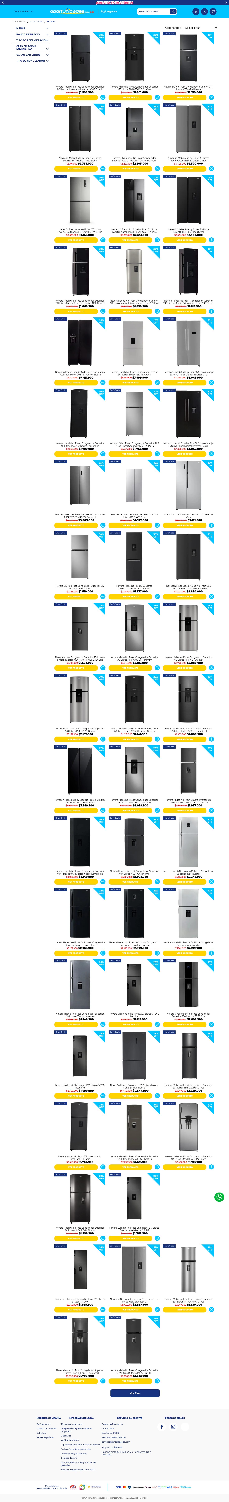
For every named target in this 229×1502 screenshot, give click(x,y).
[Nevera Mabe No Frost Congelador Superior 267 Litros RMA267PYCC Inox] (188, 1056)
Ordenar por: (173, 27)
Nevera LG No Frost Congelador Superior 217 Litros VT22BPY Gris (80, 587)
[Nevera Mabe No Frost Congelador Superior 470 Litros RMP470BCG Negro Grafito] (134, 700)
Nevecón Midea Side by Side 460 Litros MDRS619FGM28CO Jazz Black (80, 159)
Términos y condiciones (72, 1424)
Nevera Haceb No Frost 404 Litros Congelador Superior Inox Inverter (188, 943)
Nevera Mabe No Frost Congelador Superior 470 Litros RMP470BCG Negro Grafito (134, 729)
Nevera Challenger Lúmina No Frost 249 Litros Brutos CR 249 (80, 1300)
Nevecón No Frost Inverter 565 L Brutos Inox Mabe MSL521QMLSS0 (134, 1300)
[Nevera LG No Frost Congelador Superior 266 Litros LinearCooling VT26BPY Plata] (134, 415)
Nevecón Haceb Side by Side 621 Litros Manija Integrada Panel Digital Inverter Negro (80, 373)
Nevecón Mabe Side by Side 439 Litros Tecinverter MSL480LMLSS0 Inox (188, 159)
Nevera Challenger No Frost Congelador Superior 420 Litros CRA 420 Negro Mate (134, 159)
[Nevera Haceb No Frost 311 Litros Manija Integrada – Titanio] (79, 1128)
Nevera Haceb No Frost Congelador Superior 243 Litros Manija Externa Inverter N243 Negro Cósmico (188, 301)
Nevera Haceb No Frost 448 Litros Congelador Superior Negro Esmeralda (80, 943)
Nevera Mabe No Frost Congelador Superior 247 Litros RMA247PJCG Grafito (134, 1371)
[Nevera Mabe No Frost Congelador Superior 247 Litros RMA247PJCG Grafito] (134, 1342)
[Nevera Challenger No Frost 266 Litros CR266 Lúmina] (134, 985)
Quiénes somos (44, 1424)
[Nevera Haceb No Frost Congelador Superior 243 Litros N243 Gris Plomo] (79, 1199)
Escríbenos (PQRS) (110, 1433)
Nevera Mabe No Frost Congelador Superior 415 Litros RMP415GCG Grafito (134, 87)
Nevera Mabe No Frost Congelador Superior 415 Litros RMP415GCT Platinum (134, 801)
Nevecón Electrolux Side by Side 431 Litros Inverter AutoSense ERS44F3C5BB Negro (134, 230)
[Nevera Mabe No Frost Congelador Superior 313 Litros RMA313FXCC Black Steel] (79, 1342)
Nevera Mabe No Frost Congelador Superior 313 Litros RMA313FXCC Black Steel (80, 1371)
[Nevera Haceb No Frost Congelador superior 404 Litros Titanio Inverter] (79, 985)
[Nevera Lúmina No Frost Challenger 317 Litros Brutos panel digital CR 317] (134, 1199)
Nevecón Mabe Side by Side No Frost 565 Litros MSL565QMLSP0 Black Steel (188, 587)
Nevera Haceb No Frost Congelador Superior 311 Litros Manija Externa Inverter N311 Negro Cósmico (80, 301)
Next (226, 3)
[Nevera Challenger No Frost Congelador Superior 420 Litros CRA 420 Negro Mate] (134, 129)
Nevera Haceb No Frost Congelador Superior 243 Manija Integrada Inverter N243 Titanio (80, 87)
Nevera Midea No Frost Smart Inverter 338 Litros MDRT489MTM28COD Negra (188, 801)
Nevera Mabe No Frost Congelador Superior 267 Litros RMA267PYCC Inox (188, 1086)
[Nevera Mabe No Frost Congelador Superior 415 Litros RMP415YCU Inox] (188, 629)
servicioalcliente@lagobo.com (116, 1442)
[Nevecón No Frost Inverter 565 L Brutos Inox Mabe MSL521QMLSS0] (134, 1270)
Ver (102, 97)
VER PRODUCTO (76, 97)
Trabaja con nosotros (46, 1428)
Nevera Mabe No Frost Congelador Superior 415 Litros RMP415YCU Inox (188, 658)
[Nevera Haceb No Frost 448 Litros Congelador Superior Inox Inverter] (188, 842)
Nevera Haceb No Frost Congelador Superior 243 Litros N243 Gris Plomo (80, 1229)
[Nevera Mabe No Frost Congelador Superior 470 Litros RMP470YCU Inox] (79, 700)
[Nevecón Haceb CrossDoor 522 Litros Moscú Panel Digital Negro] (134, 1056)
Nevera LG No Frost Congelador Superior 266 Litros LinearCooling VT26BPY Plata (134, 444)
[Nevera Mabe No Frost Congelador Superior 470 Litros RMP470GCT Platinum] (134, 629)
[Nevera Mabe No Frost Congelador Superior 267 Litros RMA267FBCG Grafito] (134, 1128)
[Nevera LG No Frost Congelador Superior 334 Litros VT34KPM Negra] (188, 58)
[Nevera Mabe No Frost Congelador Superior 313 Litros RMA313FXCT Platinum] (188, 1128)
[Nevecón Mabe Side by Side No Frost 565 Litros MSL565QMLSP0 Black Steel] (188, 557)
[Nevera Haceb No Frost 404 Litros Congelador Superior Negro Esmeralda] (134, 914)
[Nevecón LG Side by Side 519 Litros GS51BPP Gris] (188, 486)
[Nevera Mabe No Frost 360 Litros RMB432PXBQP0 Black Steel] (134, 557)
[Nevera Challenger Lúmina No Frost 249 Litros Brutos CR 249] (79, 1270)
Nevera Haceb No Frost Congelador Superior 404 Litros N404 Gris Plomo (134, 872)
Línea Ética (66, 1436)
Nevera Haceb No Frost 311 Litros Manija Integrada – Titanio (80, 1157)
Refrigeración (36, 22)
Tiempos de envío (69, 1458)
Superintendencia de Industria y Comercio (80, 1445)
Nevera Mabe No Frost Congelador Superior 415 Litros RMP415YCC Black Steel (188, 729)
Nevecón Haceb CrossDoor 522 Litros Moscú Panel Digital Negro (134, 1086)
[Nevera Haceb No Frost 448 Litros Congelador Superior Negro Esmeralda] (79, 914)
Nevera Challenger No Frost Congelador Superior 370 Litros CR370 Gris (188, 1015)
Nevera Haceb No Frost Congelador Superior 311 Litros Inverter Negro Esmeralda (80, 444)
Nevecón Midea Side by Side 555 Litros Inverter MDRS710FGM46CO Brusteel (80, 515)
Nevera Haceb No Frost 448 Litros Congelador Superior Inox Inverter (188, 872)
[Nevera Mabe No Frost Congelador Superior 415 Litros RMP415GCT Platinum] (134, 771)
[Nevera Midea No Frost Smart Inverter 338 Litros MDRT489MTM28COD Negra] (188, 771)
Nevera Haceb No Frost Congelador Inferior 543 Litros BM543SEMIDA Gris (134, 373)
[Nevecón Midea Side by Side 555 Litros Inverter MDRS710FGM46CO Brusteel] (79, 486)
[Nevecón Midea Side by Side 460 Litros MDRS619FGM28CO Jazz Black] (79, 129)
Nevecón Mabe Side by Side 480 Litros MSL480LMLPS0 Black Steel (188, 230)
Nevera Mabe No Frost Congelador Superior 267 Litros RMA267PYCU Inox (188, 1300)
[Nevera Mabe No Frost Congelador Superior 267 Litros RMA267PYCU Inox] (188, 1270)
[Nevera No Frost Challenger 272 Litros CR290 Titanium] (79, 1056)
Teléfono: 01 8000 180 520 (114, 1437)
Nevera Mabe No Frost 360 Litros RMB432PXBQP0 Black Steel (134, 587)
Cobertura (41, 1433)
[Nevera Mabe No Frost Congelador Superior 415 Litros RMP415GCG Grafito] (134, 58)
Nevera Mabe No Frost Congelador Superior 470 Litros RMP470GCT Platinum (134, 658)
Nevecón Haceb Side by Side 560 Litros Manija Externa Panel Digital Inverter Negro (188, 444)
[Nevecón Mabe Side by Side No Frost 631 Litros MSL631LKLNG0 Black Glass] (79, 771)
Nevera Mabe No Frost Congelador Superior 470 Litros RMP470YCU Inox (80, 729)
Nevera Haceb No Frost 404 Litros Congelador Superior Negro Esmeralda (134, 943)
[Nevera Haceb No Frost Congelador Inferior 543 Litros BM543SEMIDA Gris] (134, 343)
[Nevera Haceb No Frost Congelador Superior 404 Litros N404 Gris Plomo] (134, 842)
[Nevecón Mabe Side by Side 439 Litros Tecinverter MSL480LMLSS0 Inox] (188, 129)
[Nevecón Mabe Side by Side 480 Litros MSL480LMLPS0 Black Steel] (188, 201)
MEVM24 (144, 1498)
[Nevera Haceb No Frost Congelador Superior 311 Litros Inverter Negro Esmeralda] (79, 415)
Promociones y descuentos (74, 1453)
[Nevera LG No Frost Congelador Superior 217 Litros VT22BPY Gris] (79, 557)
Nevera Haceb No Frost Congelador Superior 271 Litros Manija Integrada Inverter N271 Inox (134, 301)
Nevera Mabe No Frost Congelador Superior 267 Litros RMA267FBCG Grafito (134, 1157)
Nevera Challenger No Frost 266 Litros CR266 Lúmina (134, 1015)
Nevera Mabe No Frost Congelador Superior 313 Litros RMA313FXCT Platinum (188, 1157)
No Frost (51, 22)
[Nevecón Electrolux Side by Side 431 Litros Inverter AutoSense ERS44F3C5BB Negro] (134, 201)
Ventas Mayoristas (45, 1437)
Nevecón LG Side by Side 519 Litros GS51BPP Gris (188, 515)
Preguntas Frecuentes (112, 1424)
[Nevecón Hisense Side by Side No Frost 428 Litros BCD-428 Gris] (134, 486)
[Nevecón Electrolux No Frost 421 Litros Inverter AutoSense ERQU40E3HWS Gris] (79, 201)
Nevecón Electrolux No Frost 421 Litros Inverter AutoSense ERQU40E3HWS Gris (80, 230)
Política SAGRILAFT (70, 1440)
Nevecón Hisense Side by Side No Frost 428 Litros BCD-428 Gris (134, 515)
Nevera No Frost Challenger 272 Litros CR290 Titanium (80, 1086)
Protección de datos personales (76, 1449)
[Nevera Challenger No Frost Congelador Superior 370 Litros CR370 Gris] (188, 985)
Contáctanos (108, 1428)
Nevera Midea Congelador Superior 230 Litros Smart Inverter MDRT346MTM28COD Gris (80, 658)
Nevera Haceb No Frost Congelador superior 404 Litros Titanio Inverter (80, 1015)
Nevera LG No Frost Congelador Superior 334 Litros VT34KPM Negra (188, 87)
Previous (2, 3)
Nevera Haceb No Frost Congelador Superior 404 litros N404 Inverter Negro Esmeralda (80, 872)
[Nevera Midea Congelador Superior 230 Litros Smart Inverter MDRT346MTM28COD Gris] (79, 629)
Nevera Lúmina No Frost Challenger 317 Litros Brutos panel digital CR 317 (134, 1229)
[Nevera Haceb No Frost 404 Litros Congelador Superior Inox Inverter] (188, 914)
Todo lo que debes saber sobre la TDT (78, 1469)
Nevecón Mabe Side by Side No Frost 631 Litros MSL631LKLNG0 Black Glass (80, 801)
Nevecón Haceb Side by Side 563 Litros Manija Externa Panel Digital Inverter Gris (189, 373)
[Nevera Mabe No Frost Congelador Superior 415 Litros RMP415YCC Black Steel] (188, 700)
